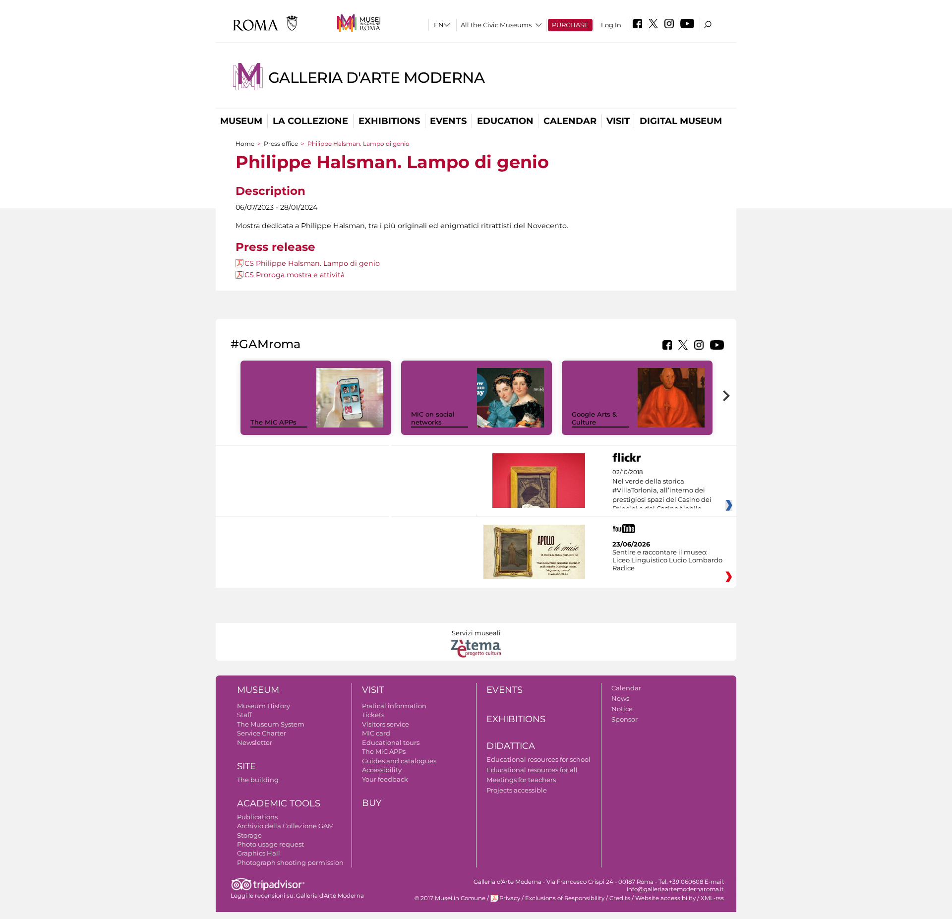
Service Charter (261, 733)
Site (246, 766)
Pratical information (394, 706)
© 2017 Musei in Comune (450, 898)
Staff (244, 715)
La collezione (310, 121)
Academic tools (278, 803)
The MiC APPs (273, 422)
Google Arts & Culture (594, 418)
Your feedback (385, 779)
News (620, 698)
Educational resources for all (532, 770)
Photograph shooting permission (290, 862)
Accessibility (382, 770)
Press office (281, 143)
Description (270, 191)
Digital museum (681, 121)
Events (448, 121)
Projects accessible (516, 790)
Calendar (569, 121)
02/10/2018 (662, 490)
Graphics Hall (258, 853)
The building (258, 780)
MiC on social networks (433, 418)
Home (245, 143)
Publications (257, 817)
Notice (622, 709)
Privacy (509, 898)
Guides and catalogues (399, 761)
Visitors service (385, 724)
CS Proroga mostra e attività (294, 274)
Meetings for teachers (521, 780)
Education (505, 121)
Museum (241, 121)
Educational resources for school (538, 759)
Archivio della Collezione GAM (285, 826)
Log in (611, 25)
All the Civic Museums (496, 25)
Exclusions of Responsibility (564, 898)
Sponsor (624, 719)
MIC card (376, 733)
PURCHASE (570, 25)
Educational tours (390, 742)
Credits (619, 898)
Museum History (263, 706)
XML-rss (712, 898)
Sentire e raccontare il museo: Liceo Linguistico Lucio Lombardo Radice (667, 560)
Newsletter (254, 742)
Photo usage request (270, 844)
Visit (618, 121)
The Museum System (270, 724)
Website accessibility (665, 898)
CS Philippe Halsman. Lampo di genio (312, 263)
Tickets (373, 715)
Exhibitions (389, 121)
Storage (249, 835)
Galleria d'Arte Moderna (376, 77)
